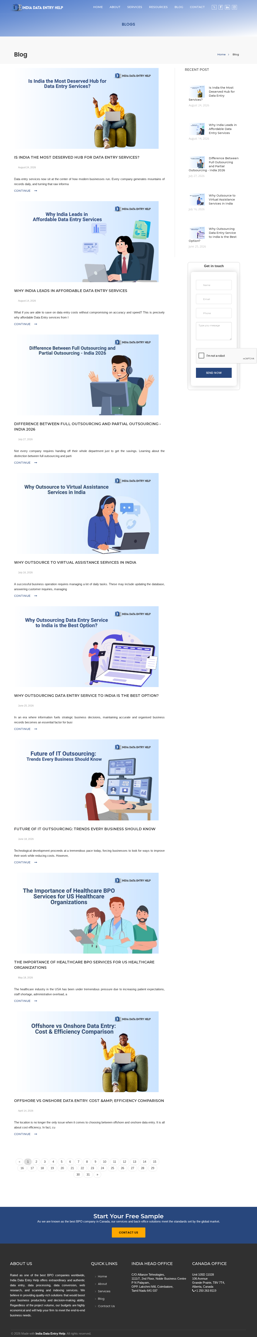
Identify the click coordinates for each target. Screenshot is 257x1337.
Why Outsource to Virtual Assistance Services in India (75, 562)
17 (32, 1168)
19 (52, 1168)
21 (72, 1168)
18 (42, 1168)
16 (22, 1168)
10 (104, 1161)
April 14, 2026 (25, 1110)
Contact (197, 7)
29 (152, 1168)
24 (102, 1168)
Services (104, 1291)
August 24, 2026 (27, 167)
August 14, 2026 (27, 300)
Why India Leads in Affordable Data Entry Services (70, 291)
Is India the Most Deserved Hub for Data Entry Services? (76, 157)
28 (142, 1168)
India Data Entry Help (50, 1333)
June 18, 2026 (26, 839)
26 (122, 1168)
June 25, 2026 (26, 705)
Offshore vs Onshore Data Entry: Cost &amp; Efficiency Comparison (89, 1101)
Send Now (214, 373)
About (115, 7)
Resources (158, 7)
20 (62, 1168)
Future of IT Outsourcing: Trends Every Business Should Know (85, 829)
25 (112, 1168)
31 (88, 1174)
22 (82, 1168)
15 (154, 1161)
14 (144, 1161)
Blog (178, 7)
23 (92, 1168)
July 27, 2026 (25, 439)
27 (132, 1168)
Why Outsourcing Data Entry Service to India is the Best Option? (86, 695)
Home (98, 7)
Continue (22, 191)
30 (78, 1174)
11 (114, 1161)
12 (124, 1161)
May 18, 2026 (25, 977)
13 (134, 1161)
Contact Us (128, 1233)
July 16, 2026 (25, 572)
